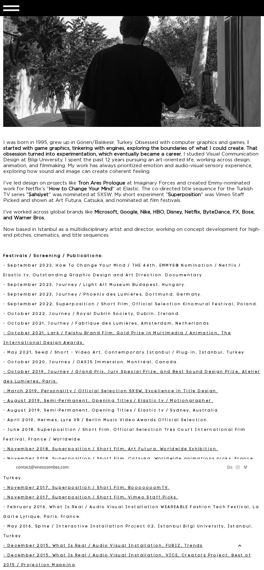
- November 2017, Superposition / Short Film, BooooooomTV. (86, 488)
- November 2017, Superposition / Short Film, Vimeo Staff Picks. (90, 497)
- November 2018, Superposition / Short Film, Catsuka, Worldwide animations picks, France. (129, 459)
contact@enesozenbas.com (42, 467)
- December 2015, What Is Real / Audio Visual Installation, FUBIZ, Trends (103, 546)
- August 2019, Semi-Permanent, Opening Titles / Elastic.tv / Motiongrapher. (108, 401)
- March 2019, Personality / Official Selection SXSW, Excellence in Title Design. (110, 391)
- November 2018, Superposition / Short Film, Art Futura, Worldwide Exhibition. (110, 449)
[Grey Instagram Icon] (237, 467)
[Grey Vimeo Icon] (245, 467)
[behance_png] (229, 467)
